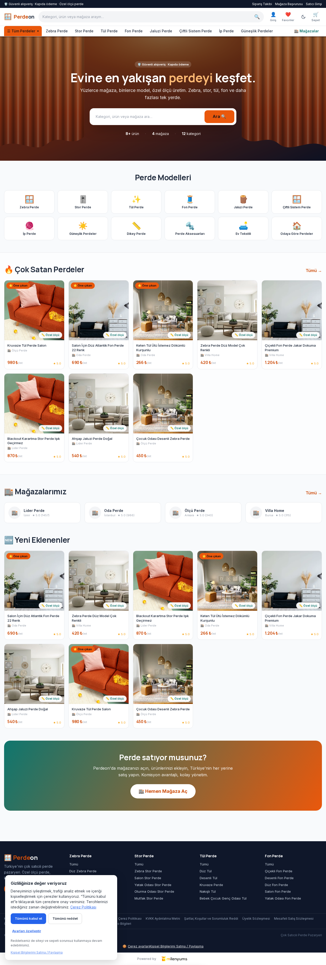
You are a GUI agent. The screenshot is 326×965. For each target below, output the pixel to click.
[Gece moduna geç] (303, 16)
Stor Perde (84, 31)
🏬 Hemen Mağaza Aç (163, 791)
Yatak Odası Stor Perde (152, 885)
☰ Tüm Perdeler (23, 31)
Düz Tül (206, 871)
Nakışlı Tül (208, 891)
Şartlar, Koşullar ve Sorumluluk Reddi (211, 918)
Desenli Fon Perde (279, 878)
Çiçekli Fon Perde (278, 871)
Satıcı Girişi (314, 4)
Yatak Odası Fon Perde (283, 898)
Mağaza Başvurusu (289, 4)
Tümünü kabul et (28, 918)
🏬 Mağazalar (306, 31)
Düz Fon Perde (276, 885)
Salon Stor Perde (147, 878)
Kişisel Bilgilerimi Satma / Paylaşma (176, 946)
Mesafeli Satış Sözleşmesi (294, 918)
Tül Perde (109, 31)
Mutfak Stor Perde (148, 898)
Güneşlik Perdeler (257, 31)
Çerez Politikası (130, 918)
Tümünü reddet (65, 918)
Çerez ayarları (136, 946)
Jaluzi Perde (161, 31)
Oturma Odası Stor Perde (154, 891)
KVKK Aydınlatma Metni (163, 918)
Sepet (315, 17)
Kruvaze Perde (211, 885)
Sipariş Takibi (262, 4)
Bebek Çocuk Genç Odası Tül (223, 898)
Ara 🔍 (219, 116)
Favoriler (288, 17)
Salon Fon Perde (278, 891)
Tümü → (314, 270)
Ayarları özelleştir (26, 931)
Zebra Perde (57, 31)
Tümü (73, 864)
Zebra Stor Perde (148, 871)
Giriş (273, 17)
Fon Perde (134, 31)
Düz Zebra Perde (83, 871)
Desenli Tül (208, 878)
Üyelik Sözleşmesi (256, 918)
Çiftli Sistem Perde (195, 31)
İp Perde (226, 31)
